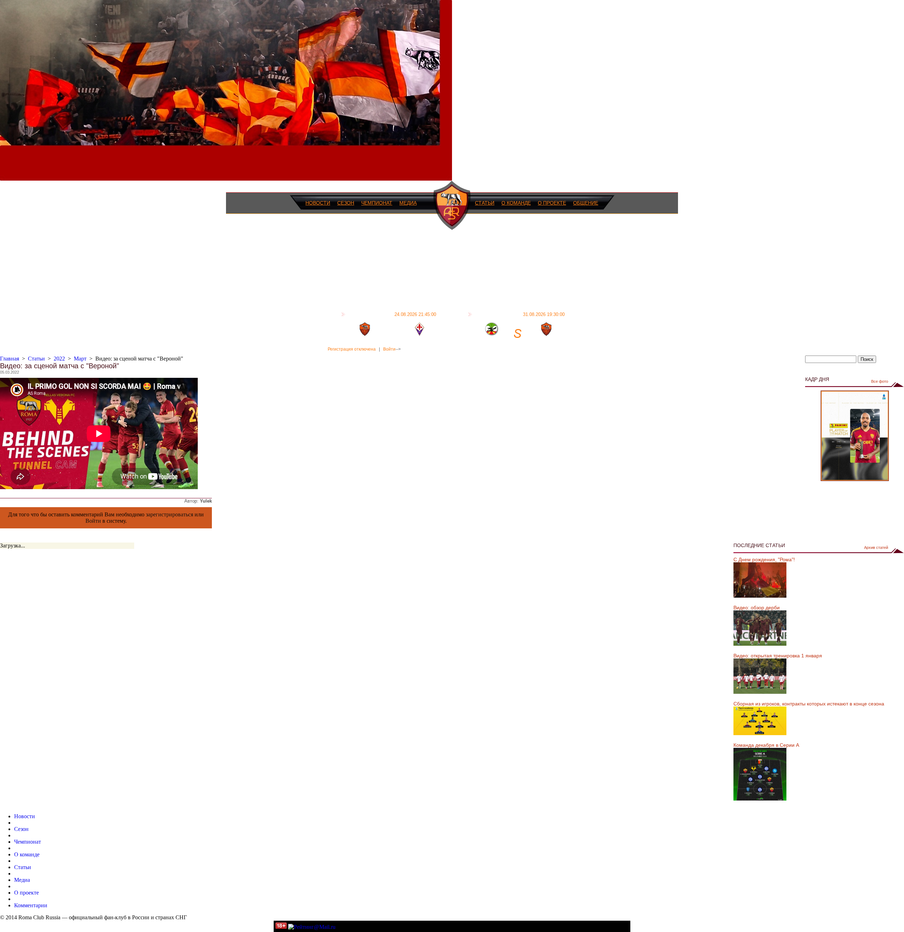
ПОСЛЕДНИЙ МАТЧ (391, 314)
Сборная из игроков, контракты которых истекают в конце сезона (808, 704)
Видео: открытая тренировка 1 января (777, 655)
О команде (516, 203)
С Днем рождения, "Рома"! (764, 559)
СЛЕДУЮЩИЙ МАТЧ (519, 314)
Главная (9, 359)
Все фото (879, 381)
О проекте (552, 203)
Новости (317, 203)
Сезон (345, 203)
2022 (59, 359)
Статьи (484, 203)
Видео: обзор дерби (756, 607)
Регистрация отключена (352, 349)
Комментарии (30, 905)
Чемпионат (376, 203)
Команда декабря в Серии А (766, 745)
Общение (585, 203)
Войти (389, 349)
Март (80, 359)
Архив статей (876, 547)
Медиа (408, 203)
